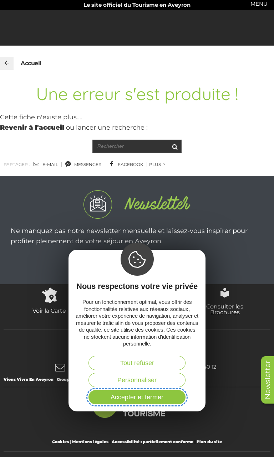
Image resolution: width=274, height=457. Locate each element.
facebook (130, 164)
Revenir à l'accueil (32, 127)
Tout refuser (137, 363)
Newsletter (267, 379)
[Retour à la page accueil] (7, 63)
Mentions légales (90, 441)
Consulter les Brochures (224, 309)
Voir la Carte (49, 310)
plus (155, 164)
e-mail (49, 164)
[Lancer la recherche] (174, 146)
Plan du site (209, 441)
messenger (87, 164)
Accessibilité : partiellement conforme (152, 441)
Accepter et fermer (137, 397)
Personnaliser (137, 380)
